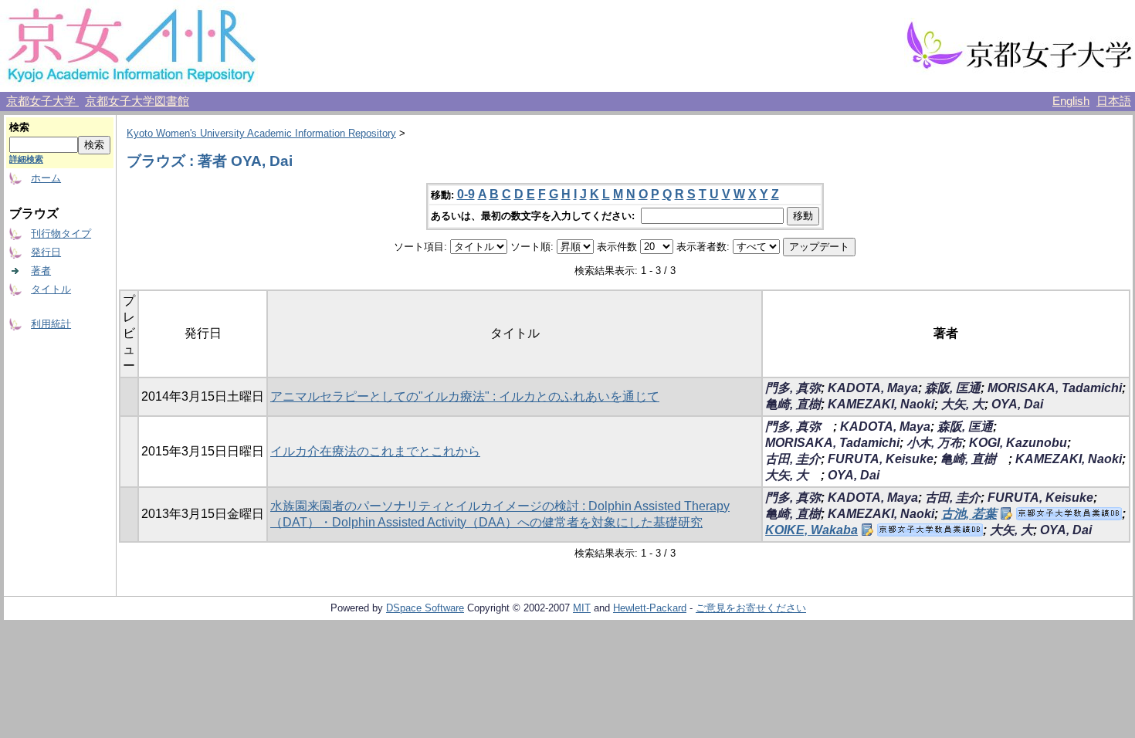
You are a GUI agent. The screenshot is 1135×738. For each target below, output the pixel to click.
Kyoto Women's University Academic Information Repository (261, 133)
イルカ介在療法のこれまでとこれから (375, 451)
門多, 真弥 (793, 387)
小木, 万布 (934, 442)
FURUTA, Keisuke (880, 458)
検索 (19, 127)
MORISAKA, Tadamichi (1055, 387)
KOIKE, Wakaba (811, 530)
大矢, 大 (962, 404)
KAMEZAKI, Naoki (881, 404)
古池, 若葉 (969, 513)
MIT (582, 608)
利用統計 (51, 324)
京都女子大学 (42, 101)
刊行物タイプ (61, 233)
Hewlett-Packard (649, 608)
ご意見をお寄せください (751, 608)
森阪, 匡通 (953, 387)
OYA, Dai (1017, 404)
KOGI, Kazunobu (1018, 442)
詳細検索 (26, 159)
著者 (41, 270)
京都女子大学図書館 (137, 101)
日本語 (1113, 101)
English (1070, 101)
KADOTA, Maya (873, 387)
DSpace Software (425, 608)
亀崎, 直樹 (793, 404)
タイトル (51, 289)
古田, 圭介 (793, 458)
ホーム (46, 178)
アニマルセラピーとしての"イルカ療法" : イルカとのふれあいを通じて (464, 396)
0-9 (466, 194)
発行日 (46, 252)
